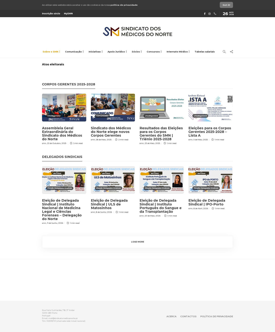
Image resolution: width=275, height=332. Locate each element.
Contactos (188, 316)
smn (44, 143)
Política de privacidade (216, 316)
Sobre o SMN (50, 51)
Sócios (136, 51)
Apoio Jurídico (116, 51)
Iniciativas (95, 51)
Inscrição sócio (51, 13)
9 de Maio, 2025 (201, 139)
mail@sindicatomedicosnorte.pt (63, 318)
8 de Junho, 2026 (104, 212)
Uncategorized (53, 116)
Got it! (226, 5)
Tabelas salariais (205, 51)
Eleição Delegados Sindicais (59, 188)
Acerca (171, 316)
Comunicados (102, 116)
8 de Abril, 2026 (201, 208)
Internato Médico (177, 51)
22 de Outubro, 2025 (56, 143)
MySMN (68, 13)
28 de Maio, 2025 (103, 139)
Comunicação (73, 51)
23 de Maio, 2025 (152, 143)
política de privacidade (124, 5)
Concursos (153, 51)
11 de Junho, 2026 (55, 223)
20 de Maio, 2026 (152, 215)
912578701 (51, 321)
